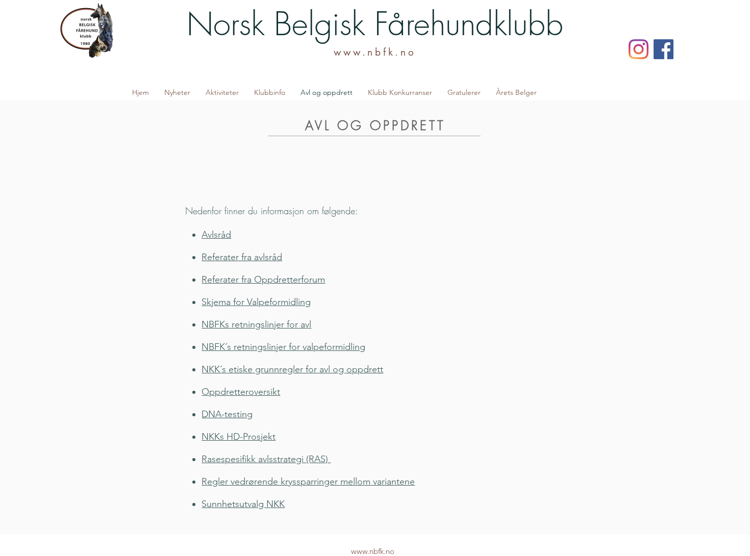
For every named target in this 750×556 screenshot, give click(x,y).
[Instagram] (638, 49)
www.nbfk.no (375, 52)
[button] (222, 92)
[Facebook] (663, 49)
